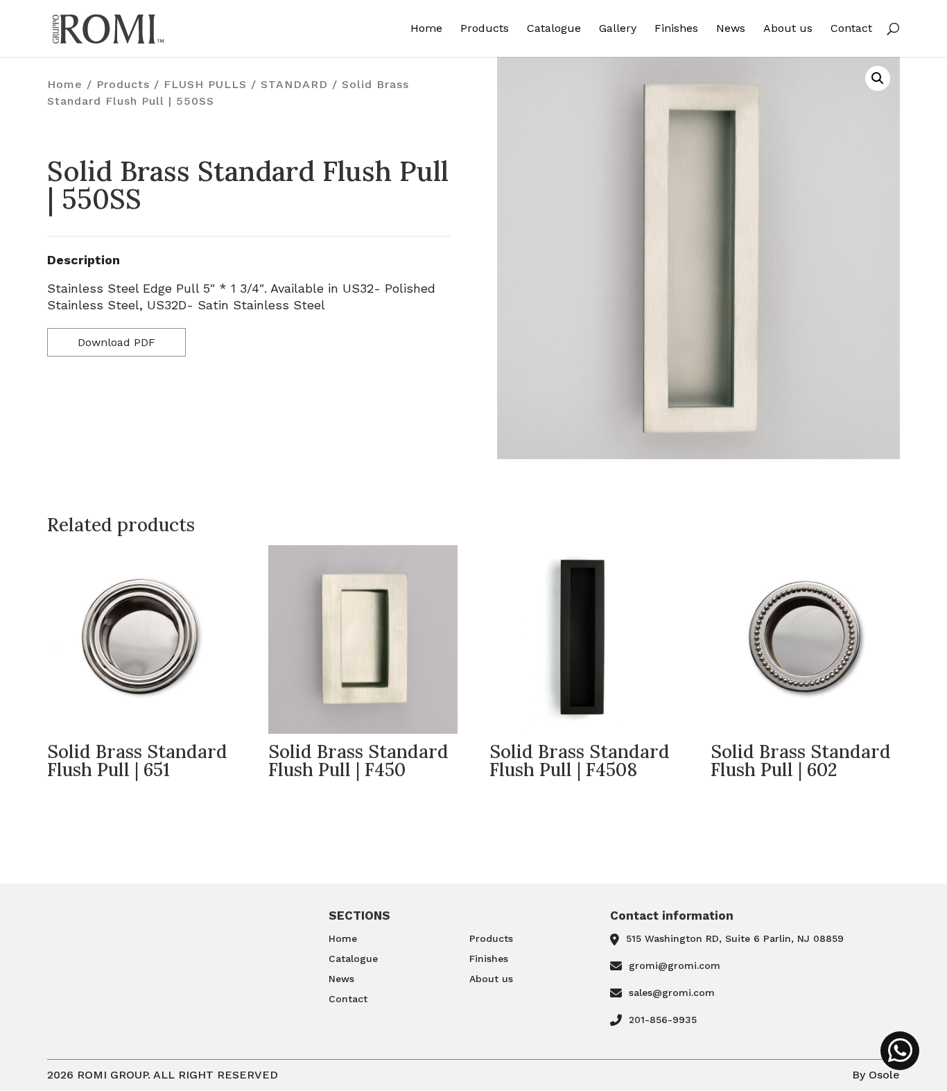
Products (484, 29)
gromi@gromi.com (674, 965)
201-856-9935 (663, 1019)
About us (788, 29)
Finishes (676, 29)
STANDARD (294, 84)
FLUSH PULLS (205, 84)
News (730, 29)
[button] (877, 78)
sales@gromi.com (672, 992)
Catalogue (554, 29)
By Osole (876, 1074)
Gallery (617, 29)
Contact (851, 29)
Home (426, 29)
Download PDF (116, 342)
